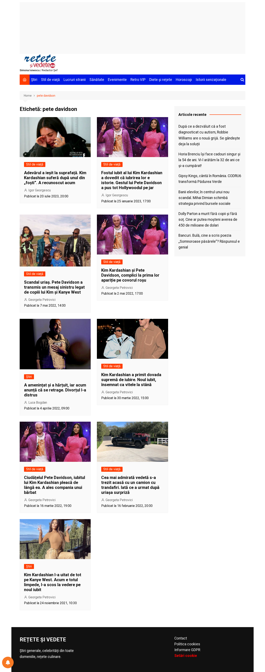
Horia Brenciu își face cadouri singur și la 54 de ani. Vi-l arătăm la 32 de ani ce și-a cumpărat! (209, 160)
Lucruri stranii (75, 80)
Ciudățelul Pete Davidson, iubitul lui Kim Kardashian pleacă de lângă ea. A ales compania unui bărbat (54, 485)
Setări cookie (185, 656)
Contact (180, 638)
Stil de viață (50, 80)
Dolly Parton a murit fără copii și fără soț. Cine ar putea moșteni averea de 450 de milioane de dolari (207, 219)
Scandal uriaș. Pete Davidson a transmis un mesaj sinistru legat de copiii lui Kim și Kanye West (54, 287)
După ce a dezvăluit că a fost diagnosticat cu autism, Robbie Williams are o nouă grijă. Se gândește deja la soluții (209, 135)
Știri (34, 80)
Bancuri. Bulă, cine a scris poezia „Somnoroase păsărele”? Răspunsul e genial (209, 241)
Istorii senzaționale (211, 80)
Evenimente (117, 80)
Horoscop (184, 80)
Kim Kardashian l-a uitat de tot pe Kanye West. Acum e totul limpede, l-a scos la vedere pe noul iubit (52, 582)
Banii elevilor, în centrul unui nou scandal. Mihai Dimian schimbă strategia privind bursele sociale (204, 198)
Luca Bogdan (37, 402)
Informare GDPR (187, 650)
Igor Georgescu (39, 190)
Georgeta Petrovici (41, 300)
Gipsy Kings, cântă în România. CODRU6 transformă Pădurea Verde (209, 179)
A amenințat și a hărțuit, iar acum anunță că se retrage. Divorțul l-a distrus (55, 390)
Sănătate (96, 80)
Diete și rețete (160, 80)
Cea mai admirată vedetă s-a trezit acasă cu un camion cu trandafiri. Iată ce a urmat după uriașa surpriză (130, 485)
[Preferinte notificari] (8, 662)
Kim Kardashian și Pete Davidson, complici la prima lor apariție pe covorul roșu (130, 275)
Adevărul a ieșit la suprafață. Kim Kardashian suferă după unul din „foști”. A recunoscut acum (55, 177)
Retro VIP (138, 80)
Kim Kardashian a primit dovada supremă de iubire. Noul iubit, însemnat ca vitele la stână (131, 379)
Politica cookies (187, 644)
